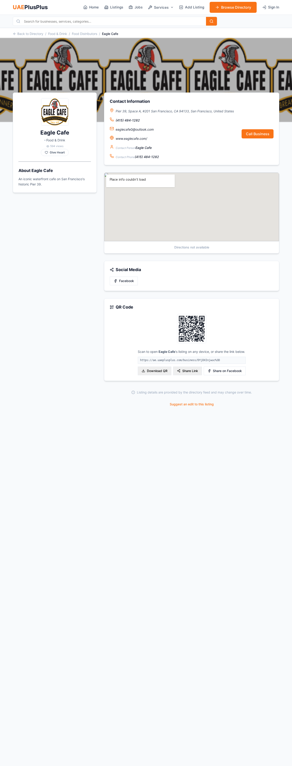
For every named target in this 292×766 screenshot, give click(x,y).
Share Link (190, 371)
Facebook (126, 281)
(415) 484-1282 (128, 120)
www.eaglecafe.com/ (131, 138)
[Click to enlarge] (191, 329)
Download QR (157, 371)
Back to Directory (30, 34)
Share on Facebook (227, 371)
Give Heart (57, 152)
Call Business (257, 134)
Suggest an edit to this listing (192, 404)
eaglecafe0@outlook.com (135, 129)
